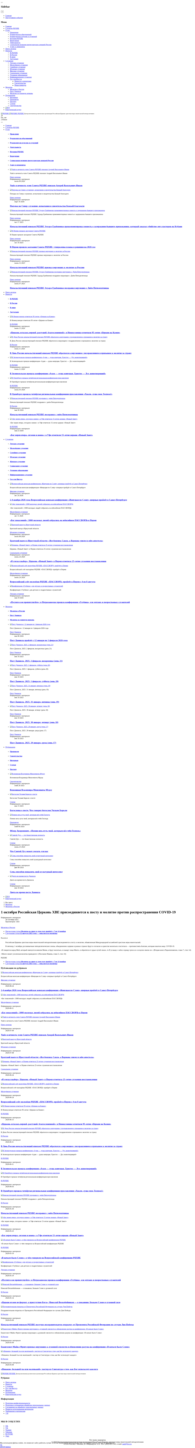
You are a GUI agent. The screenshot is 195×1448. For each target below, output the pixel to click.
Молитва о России (17, 89)
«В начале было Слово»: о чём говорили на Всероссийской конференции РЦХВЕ (41, 1258)
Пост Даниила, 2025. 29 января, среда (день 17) (33, 743)
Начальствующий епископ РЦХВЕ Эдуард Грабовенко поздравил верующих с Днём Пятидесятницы (59, 288)
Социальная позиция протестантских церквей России (30, 45)
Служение (9, 61)
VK (6, 1428)
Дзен (7, 1436)
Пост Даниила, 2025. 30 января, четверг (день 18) (34, 722)
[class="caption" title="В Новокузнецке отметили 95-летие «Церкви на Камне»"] (32, 317)
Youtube (8, 1430)
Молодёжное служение (19, 65)
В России (13, 55)
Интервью (14, 97)
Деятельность (15, 43)
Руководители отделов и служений (23, 36)
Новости (8, 51)
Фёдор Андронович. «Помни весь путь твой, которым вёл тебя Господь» (45, 831)
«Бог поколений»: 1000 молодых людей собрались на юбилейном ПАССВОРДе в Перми (53, 520)
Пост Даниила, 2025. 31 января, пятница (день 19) (34, 702)
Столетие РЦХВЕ (12, 28)
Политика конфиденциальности (17, 1403)
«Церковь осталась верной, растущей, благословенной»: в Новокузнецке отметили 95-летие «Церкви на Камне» (65, 332)
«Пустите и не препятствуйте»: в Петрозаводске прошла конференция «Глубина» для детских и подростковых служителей (70, 602)
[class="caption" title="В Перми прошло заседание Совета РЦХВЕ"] (27, 231)
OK (6, 1426)
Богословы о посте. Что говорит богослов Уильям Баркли (38, 810)
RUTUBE (9, 1434)
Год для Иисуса (16, 79)
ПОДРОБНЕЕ (5, 1447)
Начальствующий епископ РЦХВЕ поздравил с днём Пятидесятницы (44, 414)
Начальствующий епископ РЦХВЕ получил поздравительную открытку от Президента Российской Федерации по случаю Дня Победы (67, 1324)
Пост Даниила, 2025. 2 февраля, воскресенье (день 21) (36, 661)
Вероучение (14, 41)
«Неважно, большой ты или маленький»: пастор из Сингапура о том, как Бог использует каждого (49, 1369)
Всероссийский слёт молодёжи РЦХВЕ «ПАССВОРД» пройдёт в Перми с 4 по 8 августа (52, 581)
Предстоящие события (14, 18)
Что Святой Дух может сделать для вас (29, 851)
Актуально (14, 59)
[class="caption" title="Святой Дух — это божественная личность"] (27, 835)
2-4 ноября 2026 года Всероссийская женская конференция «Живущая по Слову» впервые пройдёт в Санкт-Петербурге (68, 500)
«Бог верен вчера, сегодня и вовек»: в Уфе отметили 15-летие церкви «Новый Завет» (51, 435)
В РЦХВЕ (14, 53)
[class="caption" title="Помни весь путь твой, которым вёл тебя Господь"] (30, 815)
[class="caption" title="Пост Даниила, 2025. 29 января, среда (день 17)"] (29, 727)
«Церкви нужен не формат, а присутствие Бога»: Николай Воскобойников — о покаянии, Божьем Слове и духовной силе (60, 1302)
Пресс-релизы (10, 49)
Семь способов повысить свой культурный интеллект (36, 872)
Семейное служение (18, 67)
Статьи (12, 104)
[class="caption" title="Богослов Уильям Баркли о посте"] (23, 794)
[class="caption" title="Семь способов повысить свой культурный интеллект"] (31, 856)
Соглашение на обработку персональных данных (24, 1407)
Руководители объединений (20, 34)
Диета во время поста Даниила (25, 892)
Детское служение (17, 63)
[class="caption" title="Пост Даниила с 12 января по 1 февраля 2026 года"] (30, 624)
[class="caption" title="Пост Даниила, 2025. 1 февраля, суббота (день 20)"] (30, 665)
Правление (14, 32)
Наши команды (20, 85)
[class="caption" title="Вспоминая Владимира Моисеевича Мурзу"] (27, 774)
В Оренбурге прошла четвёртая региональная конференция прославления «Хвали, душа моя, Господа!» (61, 394)
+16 (6, 1413)
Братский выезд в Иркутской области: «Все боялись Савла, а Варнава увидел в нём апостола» (56, 541)
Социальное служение (18, 73)
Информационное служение (21, 77)
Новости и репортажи (22, 81)
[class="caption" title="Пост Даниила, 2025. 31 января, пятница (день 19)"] (30, 686)
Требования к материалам (15, 1411)
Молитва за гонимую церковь (21, 93)
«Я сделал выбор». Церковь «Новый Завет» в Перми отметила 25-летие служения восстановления (58, 561)
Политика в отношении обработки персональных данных (27, 1405)
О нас (7, 30)
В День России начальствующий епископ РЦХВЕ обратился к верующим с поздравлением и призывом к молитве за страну (71, 353)
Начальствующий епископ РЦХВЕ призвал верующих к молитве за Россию (47, 267)
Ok (1, 1445)
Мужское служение (17, 69)
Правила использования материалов (19, 1409)
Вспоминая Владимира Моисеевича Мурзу (31, 790)
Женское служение (17, 71)
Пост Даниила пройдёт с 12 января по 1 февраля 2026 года (39, 640)
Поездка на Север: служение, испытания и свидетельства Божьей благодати (47, 206)
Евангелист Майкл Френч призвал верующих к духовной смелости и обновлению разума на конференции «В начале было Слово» (65, 1347)
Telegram (8, 1432)
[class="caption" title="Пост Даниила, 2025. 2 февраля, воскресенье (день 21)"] (31, 645)
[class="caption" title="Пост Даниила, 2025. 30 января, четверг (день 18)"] (30, 706)
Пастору (13, 101)
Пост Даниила (15, 91)
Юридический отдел (13, 110)
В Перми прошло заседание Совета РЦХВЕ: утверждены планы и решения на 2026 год (52, 247)
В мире (12, 57)
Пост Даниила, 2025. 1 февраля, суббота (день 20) (34, 681)
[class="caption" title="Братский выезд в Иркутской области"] (25, 525)
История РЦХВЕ (16, 39)
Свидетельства (20, 83)
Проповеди (14, 99)
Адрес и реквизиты (17, 47)
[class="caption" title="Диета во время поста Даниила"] (23, 876)
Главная (8, 16)
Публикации (10, 95)
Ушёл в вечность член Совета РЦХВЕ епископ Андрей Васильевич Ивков (46, 185)
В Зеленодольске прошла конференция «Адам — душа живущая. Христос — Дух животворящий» (58, 373)
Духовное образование (18, 75)
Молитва (8, 87)
